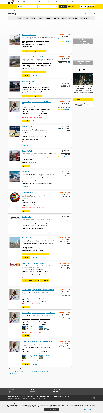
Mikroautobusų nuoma (35, 87)
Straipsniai (50, 1)
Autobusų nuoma (25, 87)
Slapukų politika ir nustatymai (42, 396)
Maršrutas (50, 51)
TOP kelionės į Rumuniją (32, 326)
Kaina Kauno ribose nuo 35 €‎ (29, 141)
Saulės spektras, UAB (16, 396)
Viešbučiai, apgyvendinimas (37, 269)
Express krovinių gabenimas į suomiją (39, 371)
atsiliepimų (67, 271)
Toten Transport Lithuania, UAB (32, 57)
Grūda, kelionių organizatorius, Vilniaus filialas (37, 341)
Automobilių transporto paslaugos (29, 63)
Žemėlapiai (41, 1)
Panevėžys (48, 18)
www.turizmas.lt (32, 398)
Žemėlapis (91, 6)
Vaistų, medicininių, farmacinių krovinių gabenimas (35, 253)
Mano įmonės (71, 1)
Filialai (68, 62)
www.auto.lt (25, 398)
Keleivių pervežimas (45, 87)
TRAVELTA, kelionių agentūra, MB (33, 263)
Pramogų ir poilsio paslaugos (28, 41)
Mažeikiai (56, 18)
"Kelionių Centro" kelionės (29, 51)
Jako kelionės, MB (28, 81)
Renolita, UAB (26, 217)
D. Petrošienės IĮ (27, 192)
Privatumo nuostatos (31, 396)
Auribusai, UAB (27, 126)
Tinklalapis (42, 51)
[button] (93, 18)
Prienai (64, 18)
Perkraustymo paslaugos (43, 157)
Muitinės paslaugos (47, 63)
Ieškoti (63, 7)
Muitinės (40, 63)
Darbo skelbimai (60, 1)
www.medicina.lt (18, 398)
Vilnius (19, 18)
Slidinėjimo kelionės (27, 277)
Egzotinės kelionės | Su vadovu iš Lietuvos (32, 117)
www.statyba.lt (11, 398)
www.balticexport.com (41, 398)
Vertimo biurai (25, 198)
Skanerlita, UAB (27, 151)
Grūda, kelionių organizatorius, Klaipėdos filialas (38, 313)
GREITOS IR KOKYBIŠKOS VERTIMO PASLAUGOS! (33, 207)
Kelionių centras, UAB (29, 35)
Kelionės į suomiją (13, 373)
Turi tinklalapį (73, 18)
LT (92, 1)
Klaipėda (33, 18)
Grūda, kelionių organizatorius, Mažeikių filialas (38, 290)
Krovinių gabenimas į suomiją (16, 371)
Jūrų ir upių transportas (43, 243)
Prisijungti (69, 396)
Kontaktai (23, 396)
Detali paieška (71, 6)
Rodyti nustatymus (88, 409)
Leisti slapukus (52, 409)
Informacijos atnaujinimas (55, 396)
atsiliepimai (67, 41)
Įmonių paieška (22, 1)
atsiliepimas (67, 156)
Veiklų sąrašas (32, 1)
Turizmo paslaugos (40, 41)
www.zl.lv (17, 399)
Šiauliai (40, 18)
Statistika (64, 396)
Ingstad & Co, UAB (28, 237)
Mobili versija (55, 391)
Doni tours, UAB (27, 172)
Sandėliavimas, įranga (42, 223)
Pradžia (9, 391)
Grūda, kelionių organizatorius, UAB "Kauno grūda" (36, 102)
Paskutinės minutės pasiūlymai (30, 280)
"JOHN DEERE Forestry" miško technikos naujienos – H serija (83, 87)
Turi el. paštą (85, 18)
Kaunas (26, 18)
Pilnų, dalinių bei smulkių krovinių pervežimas (33, 71)
